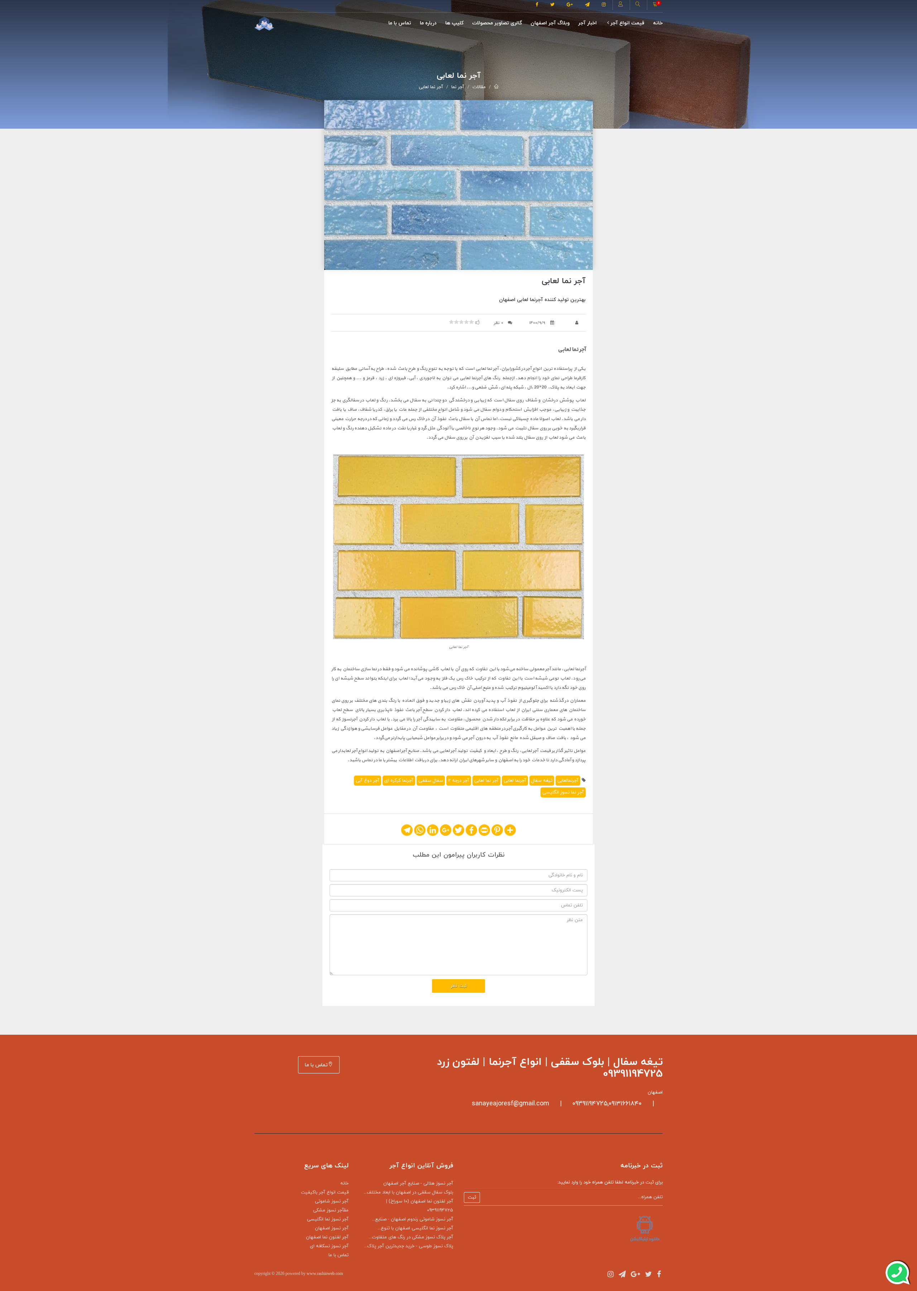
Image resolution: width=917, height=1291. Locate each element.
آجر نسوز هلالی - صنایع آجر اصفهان (418, 1183)
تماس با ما (399, 23)
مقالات (479, 87)
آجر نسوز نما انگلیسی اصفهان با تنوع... (415, 1228)
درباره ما (428, 23)
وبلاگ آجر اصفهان (550, 23)
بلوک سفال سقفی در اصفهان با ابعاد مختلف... (408, 1192)
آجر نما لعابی (431, 87)
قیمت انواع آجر (626, 23)
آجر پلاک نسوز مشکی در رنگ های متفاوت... (411, 1237)
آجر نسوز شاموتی (332, 1201)
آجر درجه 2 (458, 780)
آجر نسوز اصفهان (332, 1228)
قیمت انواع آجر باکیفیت (325, 1192)
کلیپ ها (454, 23)
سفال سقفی (430, 780)
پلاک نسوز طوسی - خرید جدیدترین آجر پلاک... (408, 1246)
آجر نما (457, 87)
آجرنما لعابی (515, 780)
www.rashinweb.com (325, 1273)
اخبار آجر (587, 23)
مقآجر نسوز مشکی (331, 1210)
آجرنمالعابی (567, 780)
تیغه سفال (541, 780)
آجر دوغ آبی (367, 780)
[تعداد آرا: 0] (451, 322)
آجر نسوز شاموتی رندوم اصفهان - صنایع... (412, 1219)
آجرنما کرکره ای (398, 780)
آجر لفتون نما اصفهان (327, 1237)
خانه (658, 23)
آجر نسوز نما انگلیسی (328, 1219)
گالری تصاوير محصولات (497, 23)
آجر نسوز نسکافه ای (329, 1246)
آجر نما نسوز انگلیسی (563, 792)
